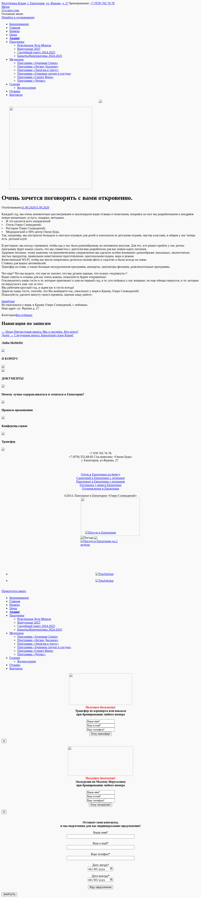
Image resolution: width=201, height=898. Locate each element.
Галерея (14, 84)
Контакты (16, 94)
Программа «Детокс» (31, 80)
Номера (14, 31)
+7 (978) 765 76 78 (102, 3)
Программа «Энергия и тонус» (38, 70)
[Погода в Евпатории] (100, 532)
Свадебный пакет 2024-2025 (36, 52)
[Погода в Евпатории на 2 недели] (100, 542)
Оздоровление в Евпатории (100, 488)
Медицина (16, 59)
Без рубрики (24, 315)
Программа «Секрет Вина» (35, 77)
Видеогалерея (26, 87)
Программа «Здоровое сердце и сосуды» (44, 73)
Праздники (16, 41)
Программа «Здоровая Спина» (37, 63)
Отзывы (14, 91)
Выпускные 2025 (28, 48)
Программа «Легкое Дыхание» (37, 66)
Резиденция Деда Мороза (34, 45)
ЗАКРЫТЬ (9, 894)
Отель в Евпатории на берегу (100, 474)
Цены (13, 34)
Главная (14, 27)
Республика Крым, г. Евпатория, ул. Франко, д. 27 (35, 3)
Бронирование (19, 24)
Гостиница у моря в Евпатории (101, 485)
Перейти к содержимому (18, 17)
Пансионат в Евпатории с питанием (100, 481)
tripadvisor (8, 301)
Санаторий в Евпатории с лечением (100, 478)
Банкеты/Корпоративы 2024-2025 (39, 56)
